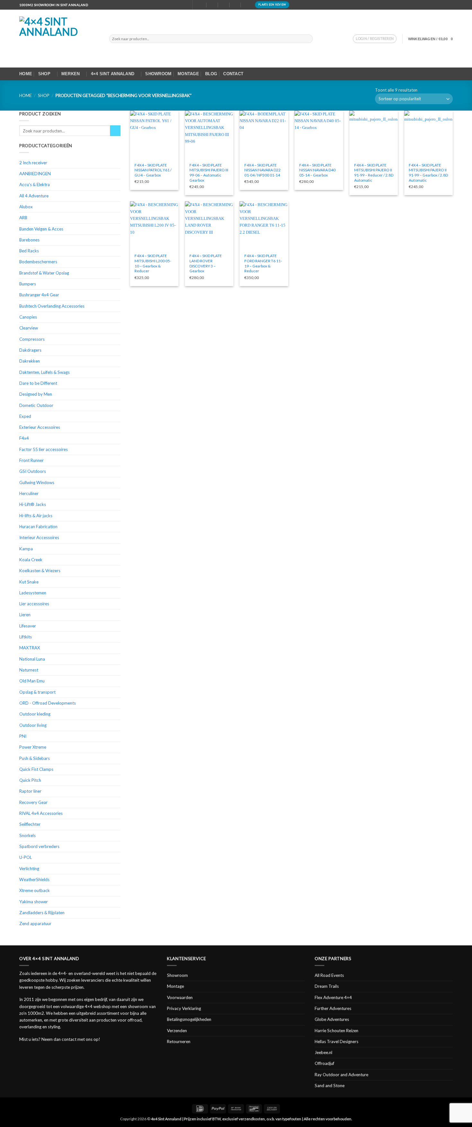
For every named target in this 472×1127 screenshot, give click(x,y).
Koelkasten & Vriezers (39, 570)
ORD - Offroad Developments (47, 703)
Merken (70, 73)
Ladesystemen (32, 592)
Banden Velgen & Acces (41, 228)
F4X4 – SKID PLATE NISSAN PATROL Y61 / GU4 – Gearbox (153, 170)
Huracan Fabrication (38, 526)
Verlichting (29, 868)
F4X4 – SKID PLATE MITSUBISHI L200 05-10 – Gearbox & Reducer (153, 263)
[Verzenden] (307, 38)
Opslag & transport (37, 692)
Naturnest (28, 669)
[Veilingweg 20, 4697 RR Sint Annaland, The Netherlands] (201, 4)
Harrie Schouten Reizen (336, 1030)
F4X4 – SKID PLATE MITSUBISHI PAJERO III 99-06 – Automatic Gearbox (208, 173)
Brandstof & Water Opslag (44, 272)
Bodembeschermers (38, 261)
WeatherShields (34, 879)
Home (25, 73)
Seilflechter (29, 824)
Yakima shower (33, 901)
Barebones (29, 239)
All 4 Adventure (33, 195)
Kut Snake (29, 581)
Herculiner (29, 493)
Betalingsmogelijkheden (189, 1019)
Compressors (32, 339)
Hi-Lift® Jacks (32, 504)
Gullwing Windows (36, 482)
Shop (44, 73)
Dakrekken (29, 361)
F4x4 (24, 438)
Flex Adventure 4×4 (333, 997)
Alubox (26, 206)
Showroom (158, 73)
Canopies (28, 317)
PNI (22, 736)
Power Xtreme (32, 747)
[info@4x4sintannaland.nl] (212, 4)
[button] (375, 38)
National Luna (32, 659)
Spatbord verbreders (39, 846)
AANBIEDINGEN (35, 173)
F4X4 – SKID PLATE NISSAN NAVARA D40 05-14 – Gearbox (317, 170)
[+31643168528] (235, 4)
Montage (188, 73)
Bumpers (27, 283)
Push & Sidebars (34, 758)
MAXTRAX (29, 647)
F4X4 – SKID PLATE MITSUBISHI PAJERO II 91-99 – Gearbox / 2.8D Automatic (428, 173)
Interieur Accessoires (39, 537)
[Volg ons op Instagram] (450, 5)
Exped (25, 416)
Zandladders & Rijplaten (42, 912)
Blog (211, 73)
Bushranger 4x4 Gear (39, 294)
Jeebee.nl (323, 1052)
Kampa (26, 548)
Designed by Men (35, 394)
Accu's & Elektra (34, 184)
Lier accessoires (34, 603)
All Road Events (329, 975)
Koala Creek (30, 559)
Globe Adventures (332, 1019)
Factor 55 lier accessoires (43, 449)
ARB (23, 217)
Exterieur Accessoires (39, 427)
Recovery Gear (33, 802)
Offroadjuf (324, 1063)
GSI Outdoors (32, 471)
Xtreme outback (34, 890)
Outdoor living (33, 725)
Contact (233, 73)
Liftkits (25, 636)
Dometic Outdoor (36, 405)
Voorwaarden (180, 997)
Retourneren (178, 1041)
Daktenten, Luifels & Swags (44, 372)
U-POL (25, 857)
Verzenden (177, 1030)
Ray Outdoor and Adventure (341, 1074)
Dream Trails (327, 986)
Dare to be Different (38, 383)
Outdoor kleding (34, 714)
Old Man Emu (32, 680)
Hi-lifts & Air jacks (35, 515)
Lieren (25, 614)
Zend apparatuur (35, 923)
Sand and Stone (330, 1085)
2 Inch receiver (33, 162)
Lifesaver (27, 625)
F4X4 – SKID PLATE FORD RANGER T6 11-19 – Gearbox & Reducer (263, 263)
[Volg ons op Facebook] (445, 5)
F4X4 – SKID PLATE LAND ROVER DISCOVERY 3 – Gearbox (205, 263)
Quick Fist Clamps (36, 769)
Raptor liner (30, 791)
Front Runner (31, 460)
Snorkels (27, 835)
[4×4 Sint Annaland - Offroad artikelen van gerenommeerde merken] (59, 38)
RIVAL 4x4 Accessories (41, 813)
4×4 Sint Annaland (113, 73)
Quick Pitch (30, 780)
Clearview (28, 327)
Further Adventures (333, 1008)
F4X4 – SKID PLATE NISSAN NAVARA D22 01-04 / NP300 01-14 (262, 170)
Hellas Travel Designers (336, 1041)
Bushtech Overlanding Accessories (51, 306)
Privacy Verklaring (184, 1008)
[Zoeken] (185, 5)
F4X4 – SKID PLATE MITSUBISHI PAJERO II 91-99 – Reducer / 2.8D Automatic (373, 173)
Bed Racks (29, 250)
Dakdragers (30, 350)
